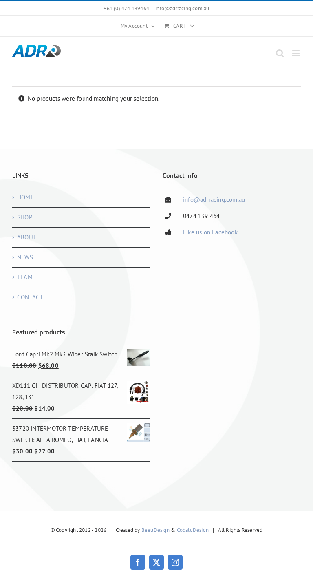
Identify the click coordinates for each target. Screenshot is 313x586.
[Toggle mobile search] (280, 53)
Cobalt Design (193, 529)
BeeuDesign (155, 529)
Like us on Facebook (210, 232)
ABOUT (26, 237)
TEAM (25, 277)
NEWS (25, 257)
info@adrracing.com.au (182, 8)
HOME (25, 197)
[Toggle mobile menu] (296, 53)
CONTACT (30, 297)
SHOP (24, 217)
